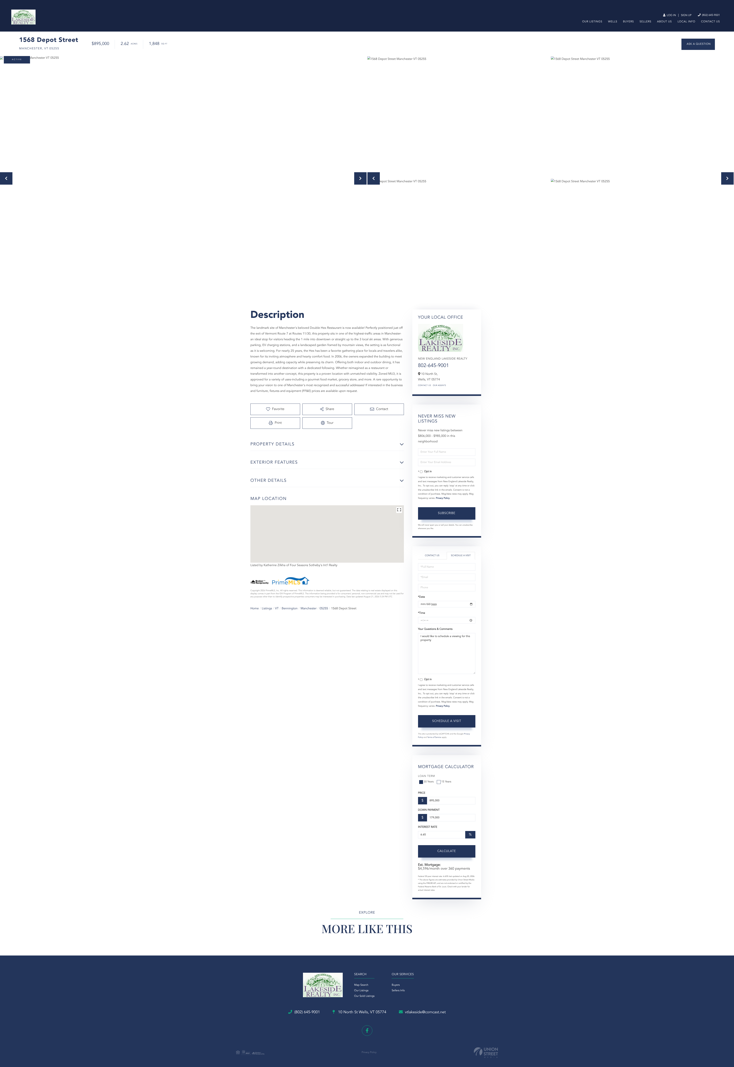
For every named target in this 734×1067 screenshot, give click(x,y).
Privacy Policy (443, 498)
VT (277, 608)
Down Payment (429, 810)
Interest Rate (427, 827)
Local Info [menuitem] (686, 21)
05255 (324, 608)
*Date (421, 597)
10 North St (361, 1012)
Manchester (309, 608)
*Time (421, 613)
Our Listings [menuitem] (592, 21)
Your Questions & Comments (435, 629)
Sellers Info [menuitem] (398, 990)
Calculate (446, 851)
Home (254, 608)
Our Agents (439, 386)
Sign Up (686, 15)
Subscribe (446, 513)
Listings (267, 608)
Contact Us (424, 386)
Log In (671, 15)
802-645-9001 (433, 365)
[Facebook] (367, 1030)
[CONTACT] (698, 44)
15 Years (446, 782)
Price (421, 793)
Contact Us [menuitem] (710, 21)
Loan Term (426, 776)
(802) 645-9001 (710, 15)
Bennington (290, 608)
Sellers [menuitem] (645, 21)
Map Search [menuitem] (361, 985)
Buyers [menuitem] (628, 21)
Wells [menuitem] (612, 21)
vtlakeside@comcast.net (425, 1012)
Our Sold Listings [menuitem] (364, 996)
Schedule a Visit (461, 555)
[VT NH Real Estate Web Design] (486, 1052)
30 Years (429, 782)
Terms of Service (434, 737)
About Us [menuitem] (664, 21)
